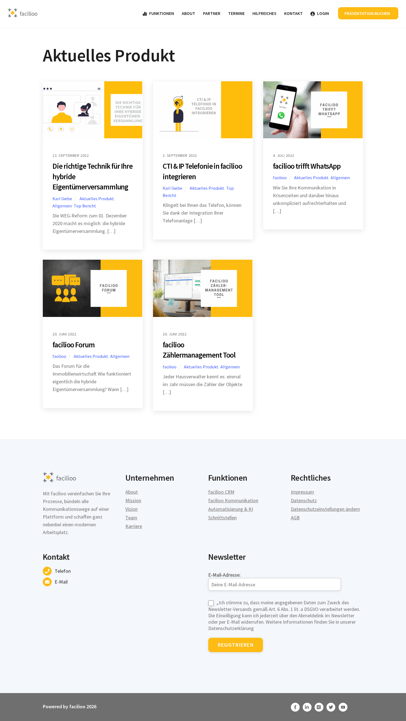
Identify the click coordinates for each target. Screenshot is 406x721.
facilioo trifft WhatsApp (307, 166)
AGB (295, 517)
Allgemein (62, 206)
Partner (211, 13)
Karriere (133, 526)
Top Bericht (85, 206)
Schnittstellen (222, 517)
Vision (131, 509)
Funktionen (161, 13)
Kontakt (293, 13)
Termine (236, 13)
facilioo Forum (73, 344)
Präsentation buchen (367, 13)
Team (131, 517)
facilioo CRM (221, 492)
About (188, 13)
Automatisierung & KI (230, 509)
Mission (133, 500)
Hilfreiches (264, 13)
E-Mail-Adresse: (224, 575)
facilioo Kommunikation (233, 500)
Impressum (302, 492)
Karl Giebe (62, 198)
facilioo (280, 177)
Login (322, 13)
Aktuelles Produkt (97, 198)
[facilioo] (22, 15)
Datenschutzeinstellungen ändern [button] (325, 509)
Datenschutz (304, 500)
